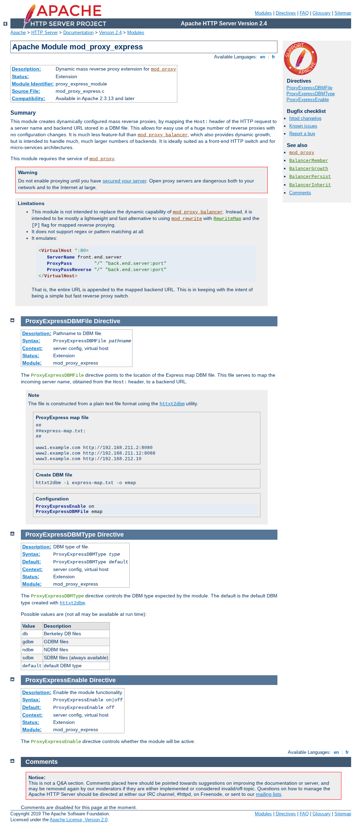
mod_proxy (163, 69)
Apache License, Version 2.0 (78, 819)
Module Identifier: (33, 84)
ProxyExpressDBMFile (309, 87)
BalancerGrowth (308, 168)
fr (273, 56)
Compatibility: (28, 98)
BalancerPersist (310, 176)
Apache (18, 32)
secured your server (124, 180)
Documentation (78, 32)
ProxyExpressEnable (307, 99)
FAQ (304, 13)
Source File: (26, 91)
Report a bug (302, 133)
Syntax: (31, 340)
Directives (286, 13)
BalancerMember (308, 160)
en (263, 56)
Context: (32, 348)
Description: (26, 69)
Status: (20, 76)
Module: (32, 363)
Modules (263, 13)
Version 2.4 (110, 32)
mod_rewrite (186, 218)
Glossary (322, 13)
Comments (300, 192)
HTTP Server (44, 32)
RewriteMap (227, 218)
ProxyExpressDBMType (310, 93)
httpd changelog (305, 118)
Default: (31, 561)
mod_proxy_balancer (163, 135)
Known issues (303, 126)
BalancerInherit (310, 185)
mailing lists (268, 794)
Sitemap (342, 13)
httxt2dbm (172, 404)
